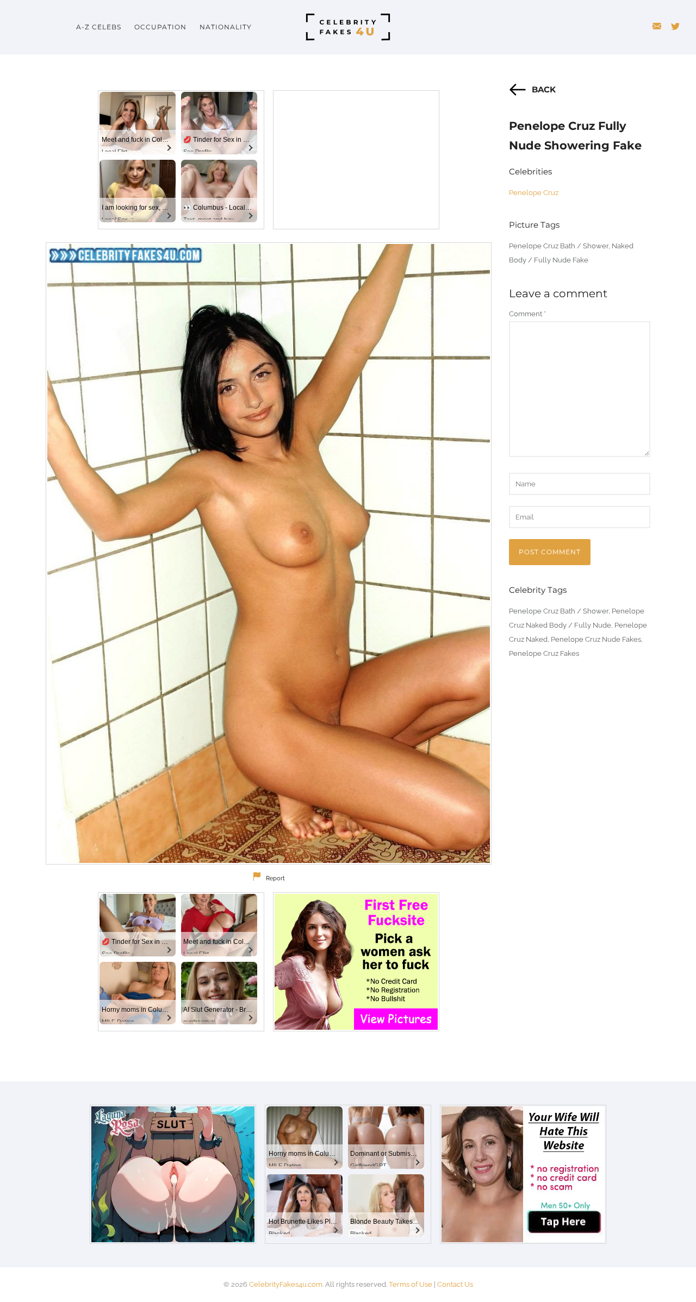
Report (275, 878)
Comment (527, 314)
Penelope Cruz (533, 193)
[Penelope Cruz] (269, 553)
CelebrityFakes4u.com (285, 1284)
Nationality (226, 27)
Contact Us (455, 1284)
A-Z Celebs (98, 27)
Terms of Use (410, 1284)
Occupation (160, 27)
